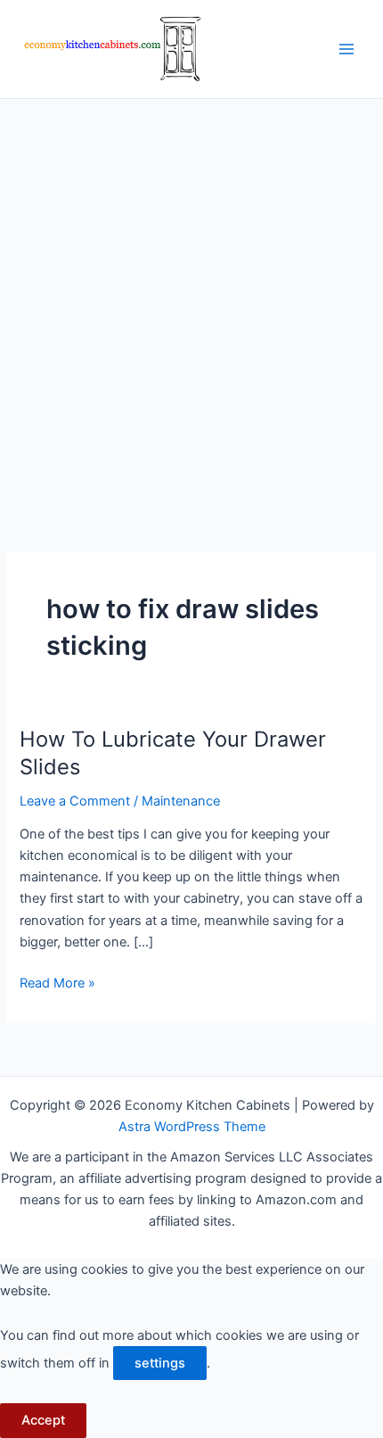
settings (159, 1363)
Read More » (57, 984)
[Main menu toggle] (346, 49)
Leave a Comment (75, 801)
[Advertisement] (191, 300)
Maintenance (181, 801)
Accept (43, 1420)
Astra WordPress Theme (191, 1127)
